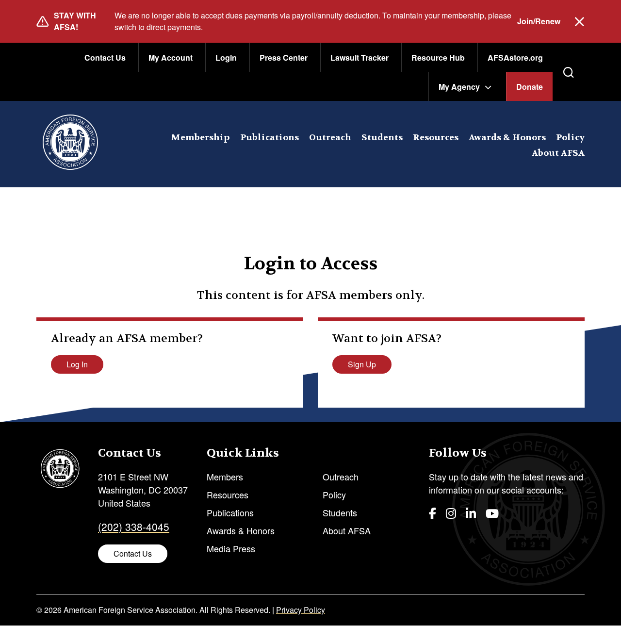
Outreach (330, 137)
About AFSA (558, 153)
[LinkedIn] (471, 512)
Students (382, 137)
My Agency (459, 86)
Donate (529, 86)
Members (225, 476)
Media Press (231, 548)
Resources (435, 137)
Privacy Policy (300, 609)
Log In (77, 364)
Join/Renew (538, 21)
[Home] (70, 144)
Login (226, 57)
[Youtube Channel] (492, 512)
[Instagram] (451, 512)
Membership (200, 137)
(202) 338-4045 (133, 526)
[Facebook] (432, 512)
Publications (269, 137)
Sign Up (362, 364)
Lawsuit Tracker (359, 57)
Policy (570, 137)
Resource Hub (438, 57)
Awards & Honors (507, 137)
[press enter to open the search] (568, 72)
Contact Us (105, 57)
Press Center (284, 57)
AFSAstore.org (515, 57)
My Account (170, 57)
